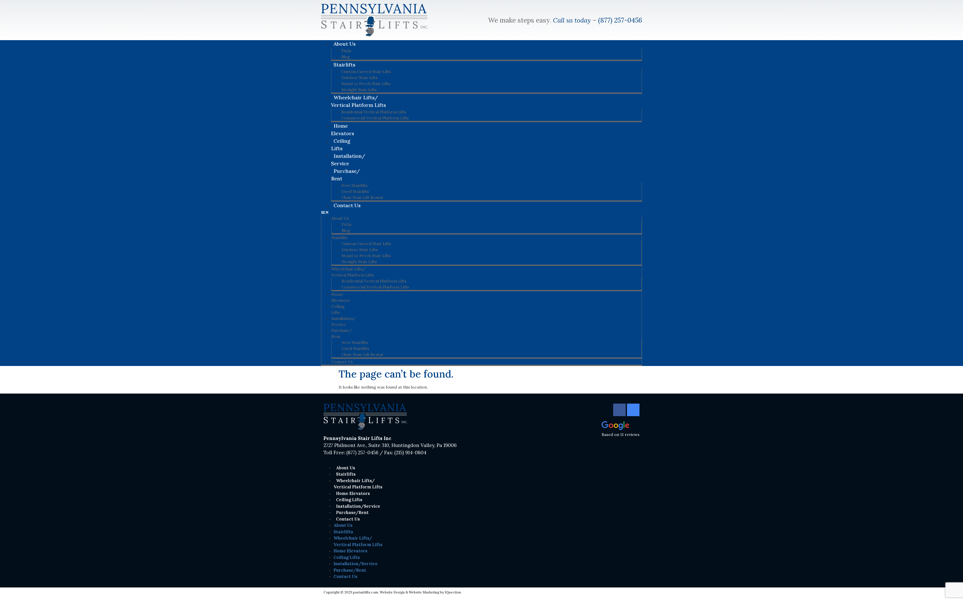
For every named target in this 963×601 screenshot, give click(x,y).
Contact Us (347, 205)
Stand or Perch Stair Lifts (365, 83)
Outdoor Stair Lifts (359, 77)
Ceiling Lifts (340, 145)
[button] (481, 212)
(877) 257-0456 (620, 20)
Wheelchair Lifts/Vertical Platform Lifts (358, 101)
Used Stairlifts (355, 191)
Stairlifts (344, 64)
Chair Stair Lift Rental (362, 354)
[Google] (633, 410)
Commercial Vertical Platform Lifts (375, 117)
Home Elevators (342, 129)
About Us (345, 44)
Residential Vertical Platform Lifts (373, 111)
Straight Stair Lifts (359, 261)
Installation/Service (348, 160)
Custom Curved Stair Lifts (366, 71)
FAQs (346, 50)
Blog (346, 230)
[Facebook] (619, 410)
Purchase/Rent (345, 175)
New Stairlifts (354, 185)
